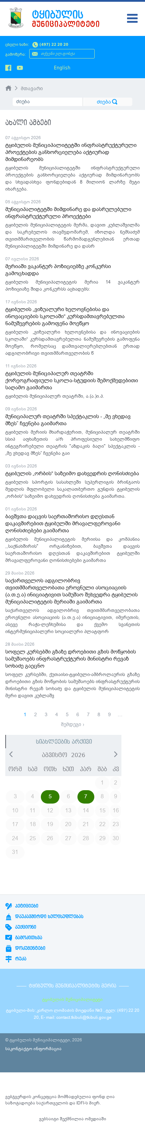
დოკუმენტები (29, 948)
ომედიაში (95, 1119)
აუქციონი (25, 927)
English (62, 67)
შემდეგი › (72, 724)
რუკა (20, 958)
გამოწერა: (15, 54)
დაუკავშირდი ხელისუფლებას (48, 916)
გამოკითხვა (28, 937)
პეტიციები (26, 906)
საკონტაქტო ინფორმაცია (33, 1049)
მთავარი (32, 88)
